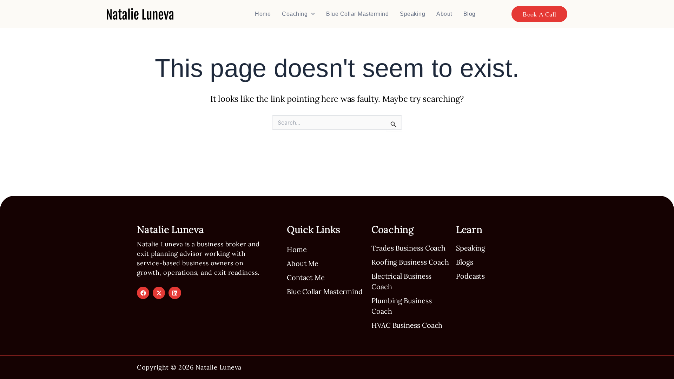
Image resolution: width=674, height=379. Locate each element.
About (444, 14)
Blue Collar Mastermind (357, 14)
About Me (302, 263)
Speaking (412, 14)
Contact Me (306, 277)
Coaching (295, 14)
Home (263, 14)
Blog (469, 14)
